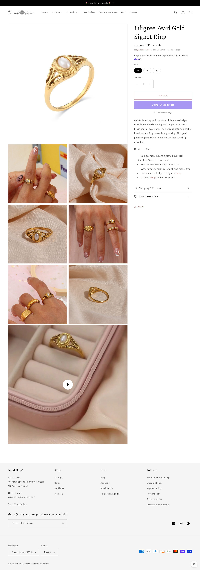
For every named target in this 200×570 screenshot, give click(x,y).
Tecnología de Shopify (40, 563)
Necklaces (59, 488)
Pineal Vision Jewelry (23, 563)
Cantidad (138, 78)
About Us (105, 483)
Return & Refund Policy (158, 477)
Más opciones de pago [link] (163, 113)
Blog (103, 477)
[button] (57, 12)
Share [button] (141, 207)
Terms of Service (155, 499)
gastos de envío (143, 50)
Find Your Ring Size (110, 494)
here (178, 173)
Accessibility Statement (158, 505)
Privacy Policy (153, 494)
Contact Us (14, 477)
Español (47, 552)
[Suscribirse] (63, 523)
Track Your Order (17, 504)
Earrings (58, 477)
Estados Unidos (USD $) (22, 552)
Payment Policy (154, 488)
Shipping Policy (154, 483)
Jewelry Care (107, 488)
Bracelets (58, 494)
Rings (153, 177)
